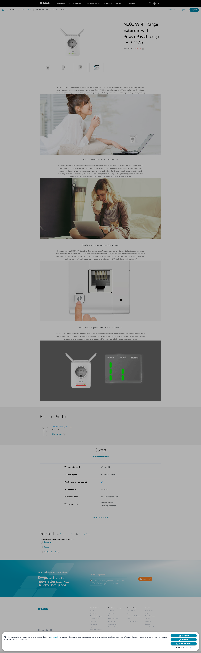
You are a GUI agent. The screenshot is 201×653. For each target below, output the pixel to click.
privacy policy (54, 637)
